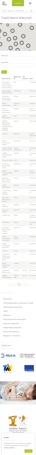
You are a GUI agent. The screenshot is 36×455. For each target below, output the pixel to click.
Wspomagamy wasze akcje (12, 307)
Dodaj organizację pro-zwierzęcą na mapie (18, 303)
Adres (31, 78)
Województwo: (5, 62)
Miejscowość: (4, 55)
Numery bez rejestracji (11, 332)
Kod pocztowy (25, 77)
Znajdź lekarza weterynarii (12, 327)
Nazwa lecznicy (6, 78)
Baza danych (7, 299)
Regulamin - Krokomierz (11, 336)
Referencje (7, 315)
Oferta (5, 311)
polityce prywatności (9, 447)
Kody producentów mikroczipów (14, 319)
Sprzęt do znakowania (11, 323)
